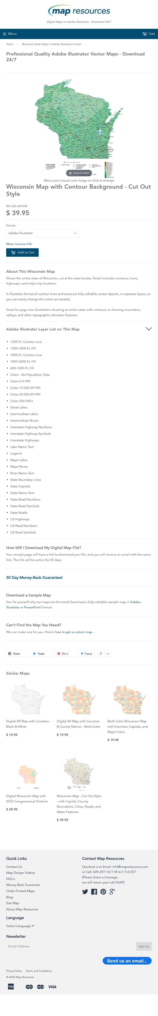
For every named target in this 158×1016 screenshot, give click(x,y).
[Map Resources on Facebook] (94, 893)
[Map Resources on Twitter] (85, 893)
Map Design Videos (20, 873)
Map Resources (25, 977)
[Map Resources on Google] (112, 893)
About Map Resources (22, 909)
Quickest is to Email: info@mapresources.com (115, 867)
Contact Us (14, 867)
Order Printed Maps (20, 891)
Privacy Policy (14, 971)
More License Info (19, 244)
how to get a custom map (73, 632)
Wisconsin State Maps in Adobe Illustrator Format (51, 44)
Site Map (12, 903)
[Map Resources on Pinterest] (103, 893)
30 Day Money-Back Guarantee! (34, 577)
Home (9, 44)
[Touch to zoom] (79, 128)
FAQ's (10, 879)
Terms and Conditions (39, 971)
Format (10, 225)
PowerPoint (32, 607)
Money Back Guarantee (23, 885)
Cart (151, 34)
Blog (9, 897)
